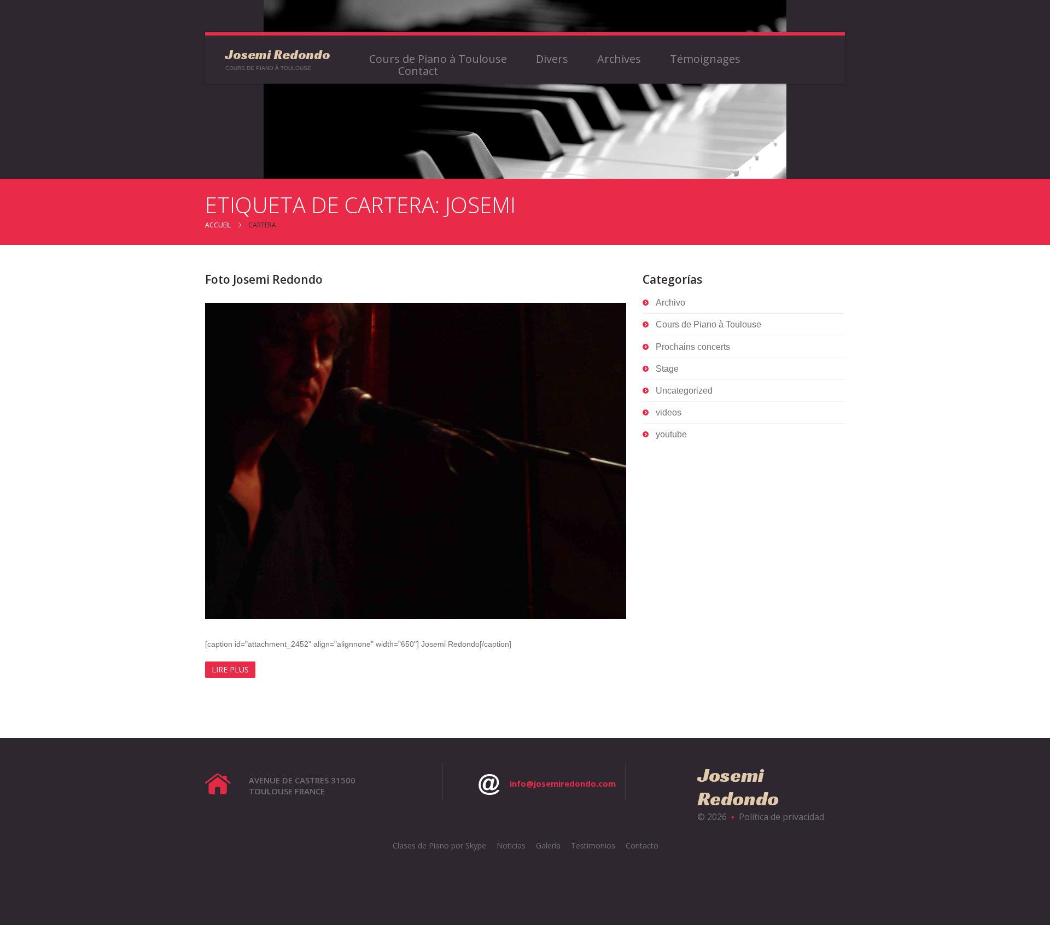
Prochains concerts (693, 347)
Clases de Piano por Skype (439, 845)
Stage (667, 368)
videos (668, 412)
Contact (418, 71)
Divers (552, 59)
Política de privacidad (781, 817)
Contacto (642, 845)
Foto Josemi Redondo (264, 279)
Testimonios (593, 845)
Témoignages (705, 59)
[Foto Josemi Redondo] (415, 461)
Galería (548, 845)
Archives (619, 59)
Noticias (511, 845)
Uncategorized (684, 390)
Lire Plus (230, 669)
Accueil (218, 225)
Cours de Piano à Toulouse (438, 59)
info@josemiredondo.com (563, 783)
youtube (671, 434)
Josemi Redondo (277, 54)
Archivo (670, 302)
